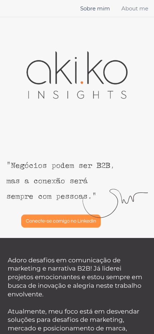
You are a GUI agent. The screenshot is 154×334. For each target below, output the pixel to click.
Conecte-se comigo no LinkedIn (61, 221)
